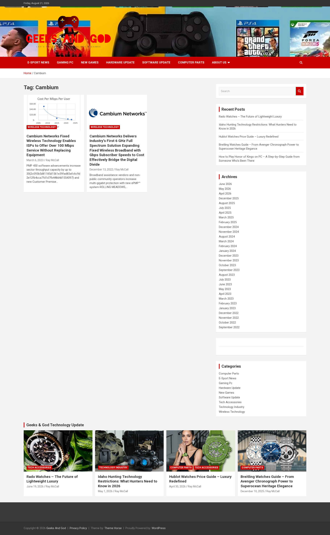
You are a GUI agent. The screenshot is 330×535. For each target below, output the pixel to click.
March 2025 (226, 217)
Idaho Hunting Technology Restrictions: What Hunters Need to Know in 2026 (127, 481)
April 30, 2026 (177, 486)
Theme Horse (113, 528)
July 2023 (225, 279)
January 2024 (227, 251)
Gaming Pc (65, 62)
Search (299, 91)
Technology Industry (231, 407)
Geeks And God (56, 528)
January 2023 (227, 308)
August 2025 (227, 203)
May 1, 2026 (105, 491)
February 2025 (228, 222)
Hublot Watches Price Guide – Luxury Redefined (249, 136)
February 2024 (228, 246)
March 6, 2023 (35, 160)
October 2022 (227, 322)
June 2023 (225, 284)
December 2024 (229, 227)
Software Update (156, 62)
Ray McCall (52, 160)
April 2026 (225, 193)
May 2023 (225, 289)
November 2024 (229, 231)
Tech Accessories (230, 402)
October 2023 (227, 265)
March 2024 (226, 241)
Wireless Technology (42, 127)
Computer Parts (191, 62)
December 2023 (229, 255)
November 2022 (229, 317)
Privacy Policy (78, 528)
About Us (219, 62)
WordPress (159, 528)
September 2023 (229, 270)
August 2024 (227, 236)
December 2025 (229, 198)
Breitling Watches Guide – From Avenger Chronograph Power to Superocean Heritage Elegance (267, 481)
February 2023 (228, 303)
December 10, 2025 (252, 491)
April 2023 (225, 294)
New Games (90, 62)
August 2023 (227, 274)
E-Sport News (38, 62)
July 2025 (225, 208)
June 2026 (225, 184)
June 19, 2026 (35, 486)
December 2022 (229, 313)
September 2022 (229, 327)
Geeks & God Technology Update (55, 425)
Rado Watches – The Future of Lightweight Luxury (250, 116)
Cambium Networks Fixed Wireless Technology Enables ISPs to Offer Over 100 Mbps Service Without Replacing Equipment (51, 145)
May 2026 (225, 188)
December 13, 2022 (101, 169)
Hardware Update (120, 62)
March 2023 (226, 298)
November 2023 (229, 260)
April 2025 (225, 212)
